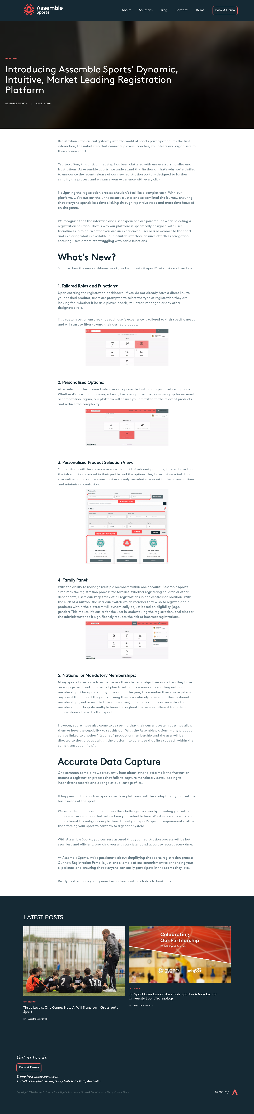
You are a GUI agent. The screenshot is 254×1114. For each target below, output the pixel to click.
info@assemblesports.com (39, 1076)
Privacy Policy (121, 1092)
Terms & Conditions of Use (96, 1092)
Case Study (134, 989)
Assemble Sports (16, 103)
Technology (30, 1002)
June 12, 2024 (43, 103)
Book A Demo (225, 10)
